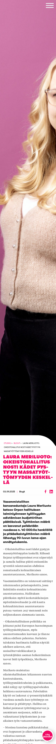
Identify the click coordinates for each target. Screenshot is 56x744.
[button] (50, 5)
